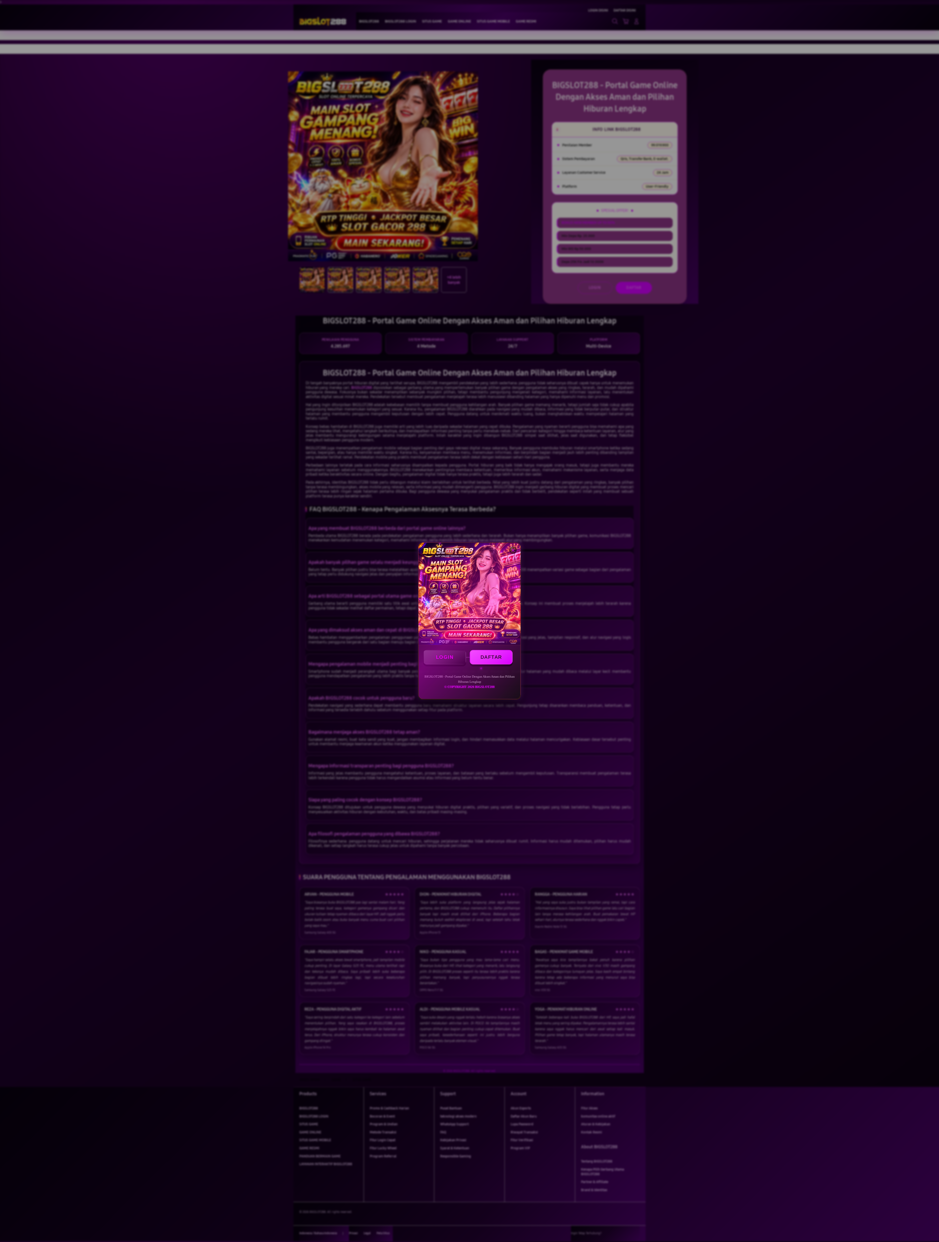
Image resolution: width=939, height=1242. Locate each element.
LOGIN (445, 657)
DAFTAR (491, 657)
